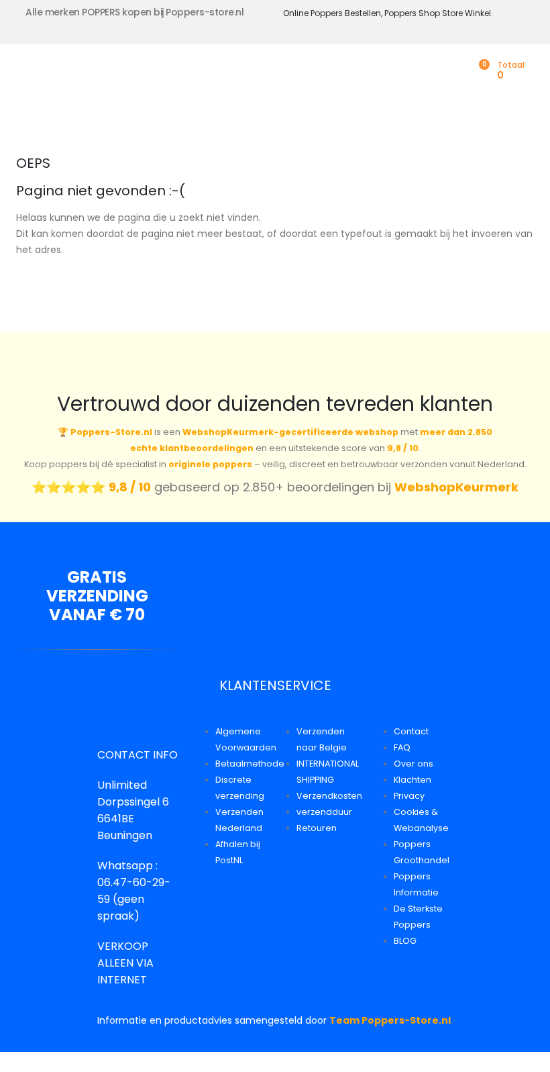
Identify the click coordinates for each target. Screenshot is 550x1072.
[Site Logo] (108, 73)
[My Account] (457, 70)
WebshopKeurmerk (456, 487)
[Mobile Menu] (26, 73)
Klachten (412, 779)
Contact (411, 731)
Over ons (413, 763)
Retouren (316, 828)
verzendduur (324, 812)
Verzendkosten (329, 795)
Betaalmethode (249, 763)
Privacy (409, 795)
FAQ (402, 747)
